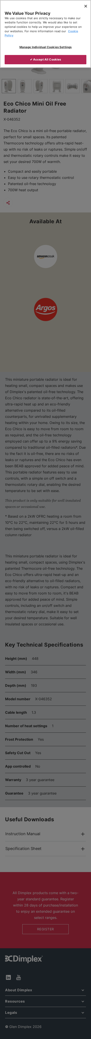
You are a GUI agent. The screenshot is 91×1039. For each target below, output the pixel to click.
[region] (45, 34)
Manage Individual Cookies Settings (45, 47)
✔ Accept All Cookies (45, 59)
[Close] (86, 6)
